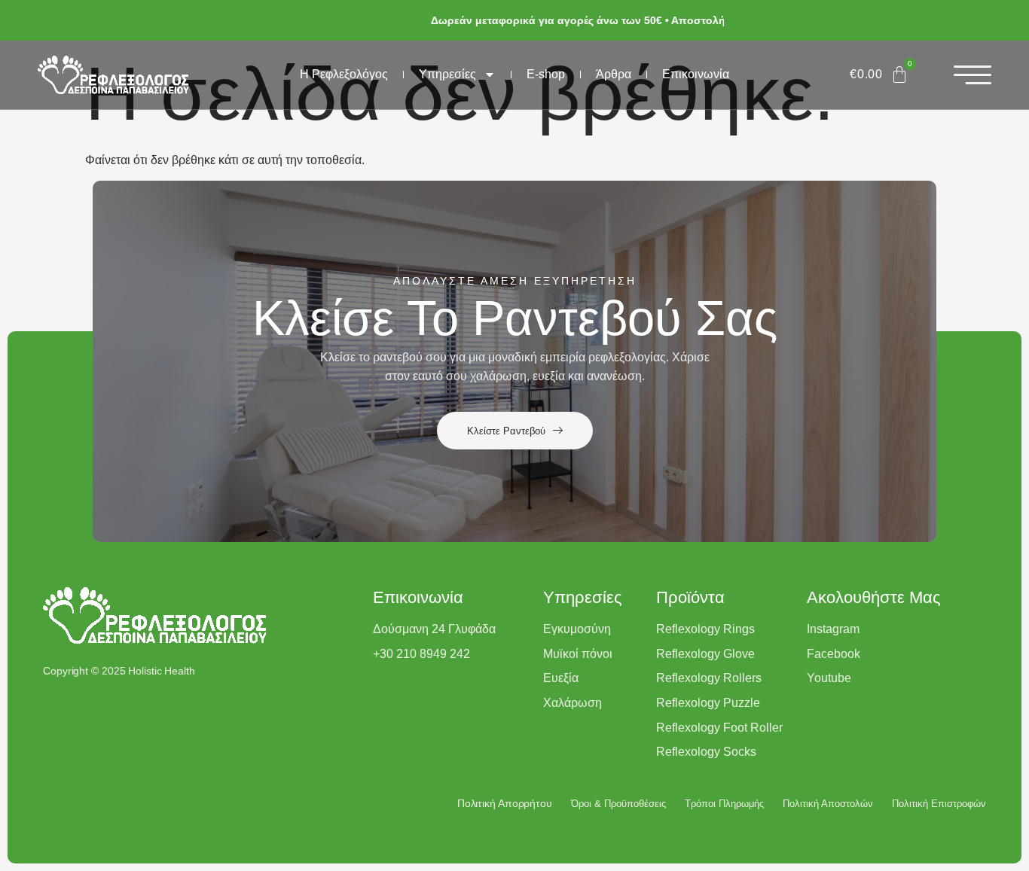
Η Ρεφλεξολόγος (344, 74)
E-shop (546, 74)
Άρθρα (613, 74)
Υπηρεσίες (447, 74)
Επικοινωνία (695, 74)
